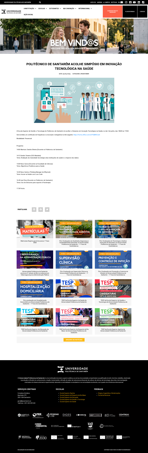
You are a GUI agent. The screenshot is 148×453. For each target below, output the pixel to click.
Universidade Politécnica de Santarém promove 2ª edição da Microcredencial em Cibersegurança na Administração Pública (35, 273)
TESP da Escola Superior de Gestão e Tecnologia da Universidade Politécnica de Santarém (113, 302)
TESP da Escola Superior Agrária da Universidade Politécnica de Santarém (113, 330)
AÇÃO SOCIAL (28, 14)
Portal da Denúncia (104, 395)
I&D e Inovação (68, 8)
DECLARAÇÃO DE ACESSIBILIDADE (26, 449)
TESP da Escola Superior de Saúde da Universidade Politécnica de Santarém (74, 301)
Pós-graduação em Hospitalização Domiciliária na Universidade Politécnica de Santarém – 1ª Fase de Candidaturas (34, 302)
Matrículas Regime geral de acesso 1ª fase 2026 (35, 241)
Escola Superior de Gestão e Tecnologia (72, 399)
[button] (40, 2)
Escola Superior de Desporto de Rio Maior (73, 395)
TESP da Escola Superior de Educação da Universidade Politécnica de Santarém (35, 330)
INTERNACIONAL (84, 8)
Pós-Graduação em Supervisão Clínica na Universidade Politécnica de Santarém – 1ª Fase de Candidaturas (74, 273)
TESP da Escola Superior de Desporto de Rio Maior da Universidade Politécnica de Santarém (74, 331)
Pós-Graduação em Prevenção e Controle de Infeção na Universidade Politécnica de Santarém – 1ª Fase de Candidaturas (113, 273)
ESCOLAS (41, 8)
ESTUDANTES (54, 8)
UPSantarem (84, 74)
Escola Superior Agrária (67, 393)
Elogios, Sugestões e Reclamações (109, 393)
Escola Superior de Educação (69, 397)
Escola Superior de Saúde (68, 401)
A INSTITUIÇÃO (29, 8)
